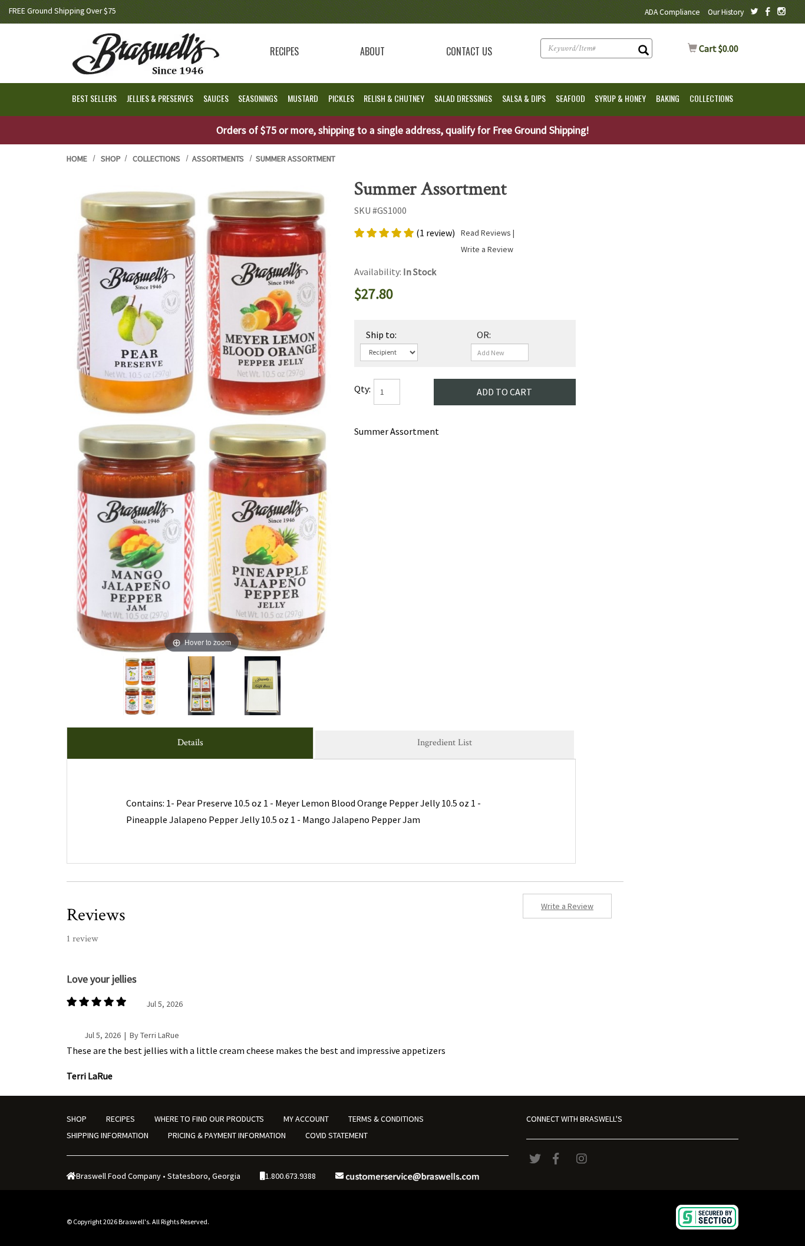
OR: (484, 335)
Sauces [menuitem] (216, 98)
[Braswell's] (144, 52)
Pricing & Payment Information (227, 1135)
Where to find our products (209, 1118)
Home (77, 158)
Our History (726, 12)
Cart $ (713, 48)
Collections (156, 158)
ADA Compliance (672, 12)
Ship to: (381, 335)
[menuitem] (284, 51)
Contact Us (469, 51)
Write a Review (487, 249)
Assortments (218, 158)
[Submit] (643, 51)
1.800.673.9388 (290, 1176)
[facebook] (561, 1158)
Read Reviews (488, 232)
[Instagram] (585, 1158)
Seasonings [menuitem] (258, 98)
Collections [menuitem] (711, 98)
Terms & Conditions (386, 1118)
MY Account (306, 1118)
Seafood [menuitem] (570, 98)
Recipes (284, 51)
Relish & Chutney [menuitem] (394, 98)
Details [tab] (190, 742)
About (372, 51)
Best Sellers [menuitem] (94, 98)
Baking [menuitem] (667, 98)
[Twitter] (538, 1158)
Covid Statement (336, 1135)
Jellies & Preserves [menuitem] (160, 98)
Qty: (362, 389)
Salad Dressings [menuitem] (463, 98)
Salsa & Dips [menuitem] (524, 98)
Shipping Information (108, 1135)
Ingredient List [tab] (444, 742)
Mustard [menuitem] (303, 98)
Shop (111, 158)
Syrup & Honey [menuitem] (620, 98)
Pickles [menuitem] (341, 98)
